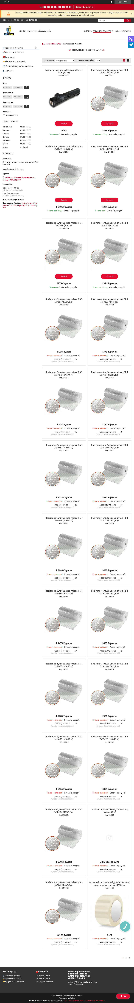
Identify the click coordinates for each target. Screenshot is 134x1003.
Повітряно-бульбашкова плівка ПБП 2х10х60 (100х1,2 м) (63, 446)
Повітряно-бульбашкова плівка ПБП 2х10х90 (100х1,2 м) (109, 665)
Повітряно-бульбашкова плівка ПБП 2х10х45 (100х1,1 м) (109, 300)
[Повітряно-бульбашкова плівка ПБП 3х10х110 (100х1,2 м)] (109, 764)
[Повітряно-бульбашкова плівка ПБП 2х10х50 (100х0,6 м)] (64, 400)
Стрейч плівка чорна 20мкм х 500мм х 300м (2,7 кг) (64, 71)
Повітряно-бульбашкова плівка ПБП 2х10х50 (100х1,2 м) (63, 147)
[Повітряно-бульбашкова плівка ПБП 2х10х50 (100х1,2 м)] (64, 174)
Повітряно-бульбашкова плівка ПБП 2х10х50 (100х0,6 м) (63, 373)
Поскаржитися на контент (74, 1000)
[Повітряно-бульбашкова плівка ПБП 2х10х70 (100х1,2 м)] (109, 546)
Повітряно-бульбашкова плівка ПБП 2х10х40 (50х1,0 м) (63, 300)
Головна (87, 31)
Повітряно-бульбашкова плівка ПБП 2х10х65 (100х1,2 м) (63, 519)
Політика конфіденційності (95, 1000)
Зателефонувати (84, 7)
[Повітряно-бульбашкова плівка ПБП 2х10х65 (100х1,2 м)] (64, 546)
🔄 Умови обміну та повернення (18, 66)
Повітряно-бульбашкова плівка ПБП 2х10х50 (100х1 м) (109, 224)
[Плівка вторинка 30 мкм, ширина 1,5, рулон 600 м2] (109, 837)
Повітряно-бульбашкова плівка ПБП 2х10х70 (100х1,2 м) (109, 519)
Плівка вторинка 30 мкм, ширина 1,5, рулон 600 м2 (109, 810)
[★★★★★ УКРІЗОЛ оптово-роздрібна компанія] (9, 31)
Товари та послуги (102, 31)
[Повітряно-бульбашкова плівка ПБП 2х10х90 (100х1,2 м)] (109, 692)
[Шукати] (127, 20)
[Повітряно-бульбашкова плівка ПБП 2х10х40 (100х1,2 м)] (109, 98)
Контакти (126, 31)
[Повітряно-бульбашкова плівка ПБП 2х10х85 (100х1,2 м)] (64, 692)
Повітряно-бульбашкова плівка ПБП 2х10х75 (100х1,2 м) (63, 592)
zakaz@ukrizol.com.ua (14, 169)
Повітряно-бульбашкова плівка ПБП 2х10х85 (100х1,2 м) (63, 665)
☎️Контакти (8, 57)
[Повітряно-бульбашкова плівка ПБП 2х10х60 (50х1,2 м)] (64, 910)
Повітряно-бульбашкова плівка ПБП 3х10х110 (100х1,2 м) (109, 738)
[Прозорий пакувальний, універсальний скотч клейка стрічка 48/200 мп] (109, 910)
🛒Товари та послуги (13, 48)
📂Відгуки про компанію (14, 61)
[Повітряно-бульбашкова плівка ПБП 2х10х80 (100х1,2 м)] (109, 619)
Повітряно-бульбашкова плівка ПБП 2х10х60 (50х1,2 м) (63, 883)
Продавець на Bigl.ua (67, 998)
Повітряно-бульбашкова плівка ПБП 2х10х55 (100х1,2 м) (109, 373)
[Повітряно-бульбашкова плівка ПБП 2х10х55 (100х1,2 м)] (109, 400)
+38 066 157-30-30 (42, 979)
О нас (118, 31)
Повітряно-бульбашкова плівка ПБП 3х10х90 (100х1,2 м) (63, 738)
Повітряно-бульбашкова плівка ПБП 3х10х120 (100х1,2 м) (63, 810)
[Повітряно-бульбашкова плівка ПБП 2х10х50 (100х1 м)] (109, 251)
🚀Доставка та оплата (13, 52)
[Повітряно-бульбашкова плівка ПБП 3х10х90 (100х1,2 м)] (64, 764)
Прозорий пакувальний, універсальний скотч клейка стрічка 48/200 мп (109, 883)
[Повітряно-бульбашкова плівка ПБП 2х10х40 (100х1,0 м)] (109, 174)
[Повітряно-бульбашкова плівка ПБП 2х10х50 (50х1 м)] (64, 251)
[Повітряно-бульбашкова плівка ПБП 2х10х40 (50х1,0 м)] (64, 327)
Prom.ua (79, 996)
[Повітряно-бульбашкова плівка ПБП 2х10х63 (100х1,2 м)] (109, 473)
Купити (64, 123)
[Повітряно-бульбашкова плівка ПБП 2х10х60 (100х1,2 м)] (64, 473)
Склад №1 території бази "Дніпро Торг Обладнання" (82, 983)
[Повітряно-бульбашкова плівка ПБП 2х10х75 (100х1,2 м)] (64, 619)
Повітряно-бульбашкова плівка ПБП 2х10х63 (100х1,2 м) (109, 446)
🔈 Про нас (8, 70)
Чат (125, 996)
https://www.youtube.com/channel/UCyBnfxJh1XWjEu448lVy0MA (20, 205)
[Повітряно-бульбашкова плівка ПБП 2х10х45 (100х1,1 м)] (109, 327)
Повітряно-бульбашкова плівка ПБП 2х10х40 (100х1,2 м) (109, 71)
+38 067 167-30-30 (42, 976)
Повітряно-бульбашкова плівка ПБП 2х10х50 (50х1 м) (63, 224)
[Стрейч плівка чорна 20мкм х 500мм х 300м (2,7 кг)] (64, 98)
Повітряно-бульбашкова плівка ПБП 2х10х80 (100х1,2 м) (109, 592)
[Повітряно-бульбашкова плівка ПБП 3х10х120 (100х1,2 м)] (64, 837)
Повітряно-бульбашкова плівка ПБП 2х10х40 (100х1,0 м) (109, 147)
